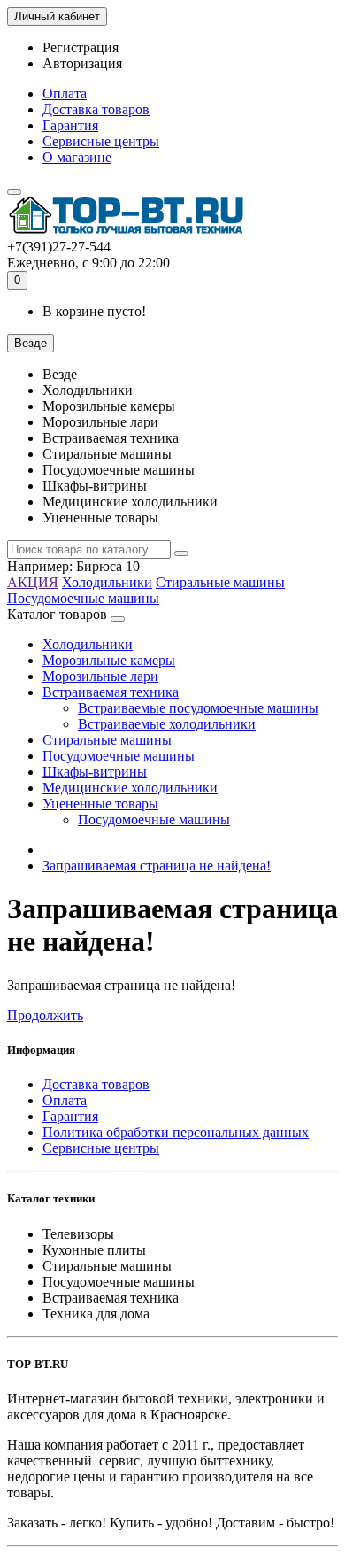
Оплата (64, 93)
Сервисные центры (100, 141)
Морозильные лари (100, 676)
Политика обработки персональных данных (175, 1132)
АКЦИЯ (32, 582)
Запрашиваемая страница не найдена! (156, 865)
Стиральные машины (220, 582)
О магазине (76, 157)
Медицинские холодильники (130, 787)
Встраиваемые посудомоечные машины (198, 707)
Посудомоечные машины (83, 598)
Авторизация (82, 63)
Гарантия (70, 125)
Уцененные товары (100, 803)
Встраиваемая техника (110, 692)
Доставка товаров (96, 109)
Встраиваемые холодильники (167, 723)
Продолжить (45, 1015)
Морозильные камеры (108, 660)
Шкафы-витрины (94, 771)
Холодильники (107, 582)
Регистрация (80, 47)
